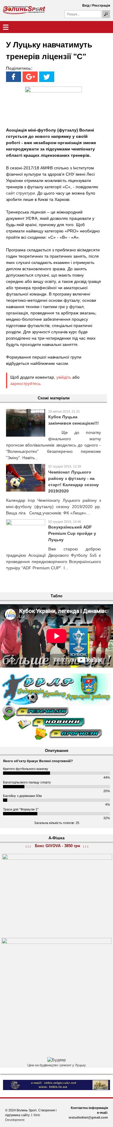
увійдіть (63, 377)
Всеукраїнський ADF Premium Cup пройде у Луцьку (72, 533)
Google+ (30, 76)
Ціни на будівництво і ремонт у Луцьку (56, 1065)
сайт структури (20, 193)
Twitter (46, 76)
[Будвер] (56, 1060)
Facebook (13, 76)
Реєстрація (101, 5)
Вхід (85, 5)
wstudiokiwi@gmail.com (88, 1117)
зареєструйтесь (25, 383)
